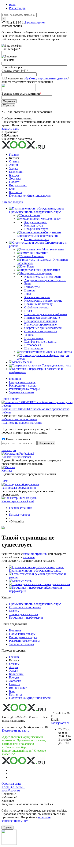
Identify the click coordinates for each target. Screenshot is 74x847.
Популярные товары (22, 382)
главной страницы (35, 553)
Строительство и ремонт (25, 607)
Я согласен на (37, 78)
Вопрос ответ (18, 185)
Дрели (28, 293)
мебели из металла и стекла (19, 419)
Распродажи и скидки (23, 385)
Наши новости (11, 398)
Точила (29, 334)
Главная (14, 154)
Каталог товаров (12, 202)
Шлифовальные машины (40, 341)
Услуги (13, 168)
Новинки (15, 378)
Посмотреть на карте (15, 730)
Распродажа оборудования (19, 487)
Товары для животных (55, 584)
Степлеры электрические (40, 331)
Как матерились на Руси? (18, 501)
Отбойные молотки (37, 307)
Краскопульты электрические (43, 300)
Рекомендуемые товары (24, 389)
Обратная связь (11, 783)
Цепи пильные (33, 338)
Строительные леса (36, 239)
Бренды (14, 175)
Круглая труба (33, 225)
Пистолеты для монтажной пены (45, 314)
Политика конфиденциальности (30, 195)
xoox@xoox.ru (60, 723)
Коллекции (16, 171)
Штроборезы (32, 345)
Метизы (7, 470)
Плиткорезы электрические (42, 317)
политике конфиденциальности (26, 819)
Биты (27, 283)
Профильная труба (36, 229)
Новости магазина (17, 439)
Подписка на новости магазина (22, 422)
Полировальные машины (40, 321)
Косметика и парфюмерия (26, 617)
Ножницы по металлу (38, 304)
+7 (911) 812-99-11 (13, 787)
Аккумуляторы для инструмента (45, 280)
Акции (13, 164)
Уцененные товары (21, 392)
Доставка (15, 178)
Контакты (15, 192)
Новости (14, 182)
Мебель (26, 580)
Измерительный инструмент (42, 276)
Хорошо (7, 827)
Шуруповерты (33, 348)
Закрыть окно (10, 128)
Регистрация (17, 8)
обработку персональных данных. (46, 78)
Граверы (29, 290)
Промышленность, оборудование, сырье (35, 570)
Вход (12, 4)
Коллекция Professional (16, 457)
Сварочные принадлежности (43, 327)
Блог (12, 188)
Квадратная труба (35, 222)
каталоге (29, 557)
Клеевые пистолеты (37, 297)
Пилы (28, 310)
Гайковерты (32, 287)
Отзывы (14, 161)
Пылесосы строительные (40, 324)
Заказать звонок (35, 22)
